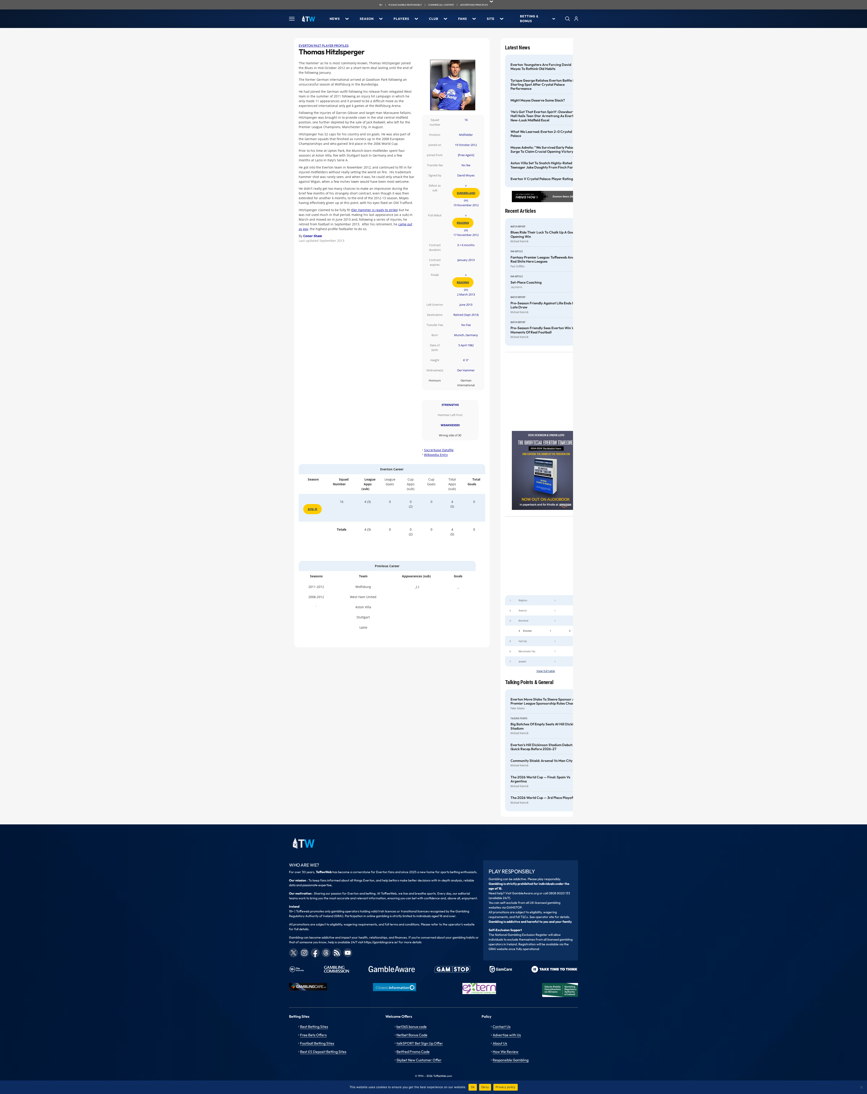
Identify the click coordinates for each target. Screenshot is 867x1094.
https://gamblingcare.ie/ (381, 942)
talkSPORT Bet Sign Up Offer (419, 1043)
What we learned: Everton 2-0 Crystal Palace (541, 134)
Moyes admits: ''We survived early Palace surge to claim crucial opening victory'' (543, 150)
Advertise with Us (507, 1035)
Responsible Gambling (511, 1060)
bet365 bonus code (411, 1026)
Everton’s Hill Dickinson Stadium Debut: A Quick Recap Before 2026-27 (543, 747)
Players (401, 19)
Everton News (561, 196)
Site (490, 19)
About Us (500, 1043)
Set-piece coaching (526, 282)
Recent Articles (520, 211)
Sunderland (466, 193)
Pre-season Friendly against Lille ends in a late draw (544, 305)
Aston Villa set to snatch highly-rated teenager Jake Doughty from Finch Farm (543, 165)
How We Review (505, 1051)
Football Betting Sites (317, 1043)
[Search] (567, 18)
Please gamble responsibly (405, 4)
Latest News (517, 48)
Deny (485, 1087)
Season (367, 19)
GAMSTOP (514, 907)
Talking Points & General (529, 682)
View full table (545, 671)
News (335, 19)
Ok (473, 1087)
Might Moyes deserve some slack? (537, 100)
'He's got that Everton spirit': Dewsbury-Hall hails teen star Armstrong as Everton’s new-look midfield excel (545, 116)
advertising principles (474, 4)
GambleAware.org (525, 893)
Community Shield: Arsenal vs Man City (541, 761)
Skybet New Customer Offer (419, 1060)
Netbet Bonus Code (411, 1035)
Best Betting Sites (314, 1026)
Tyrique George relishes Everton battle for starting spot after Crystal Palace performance (544, 85)
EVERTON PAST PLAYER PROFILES (324, 46)
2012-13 (312, 509)
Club (433, 19)
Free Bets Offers (313, 1035)
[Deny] (861, 1087)
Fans (462, 19)
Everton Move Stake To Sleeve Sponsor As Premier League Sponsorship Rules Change (544, 701)
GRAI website (498, 949)
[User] (576, 18)
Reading (463, 222)
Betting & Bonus (529, 18)
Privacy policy (505, 1087)
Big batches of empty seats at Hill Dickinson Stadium (545, 726)
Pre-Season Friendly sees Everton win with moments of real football (544, 330)
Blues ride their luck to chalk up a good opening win (543, 234)
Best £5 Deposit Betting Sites (323, 1051)
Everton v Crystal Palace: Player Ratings (542, 179)
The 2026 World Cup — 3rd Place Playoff (542, 798)
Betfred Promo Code (413, 1051)
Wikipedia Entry (436, 455)
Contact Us (501, 1026)
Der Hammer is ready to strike (374, 210)
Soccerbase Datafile (439, 450)
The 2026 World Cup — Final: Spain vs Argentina (540, 779)
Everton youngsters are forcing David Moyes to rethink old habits (540, 67)
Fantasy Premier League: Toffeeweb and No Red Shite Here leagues (544, 259)
